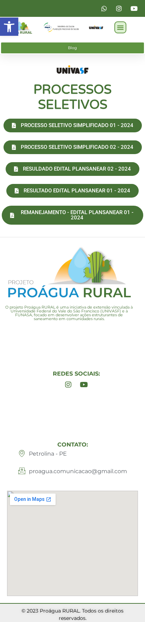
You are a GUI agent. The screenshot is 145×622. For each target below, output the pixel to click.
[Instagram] (68, 385)
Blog (72, 47)
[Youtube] (84, 385)
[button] (9, 27)
